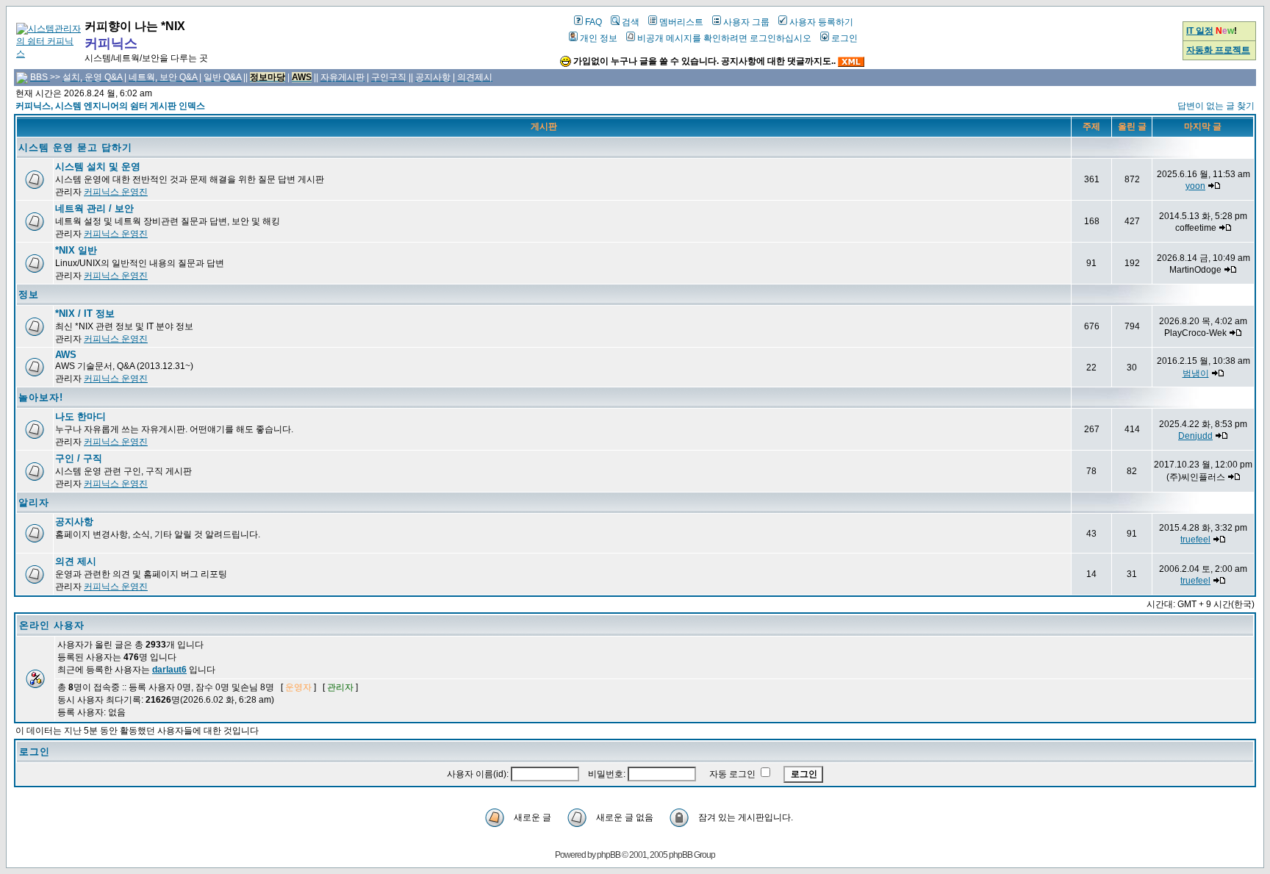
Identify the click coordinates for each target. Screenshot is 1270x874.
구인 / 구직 (78, 458)
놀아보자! (40, 397)
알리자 (33, 502)
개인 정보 (598, 38)
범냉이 (1196, 373)
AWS (65, 354)
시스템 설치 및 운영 (97, 166)
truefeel (1195, 539)
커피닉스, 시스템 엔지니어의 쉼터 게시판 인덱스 (110, 106)
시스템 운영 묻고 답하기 (75, 147)
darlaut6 (169, 670)
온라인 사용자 (52, 625)
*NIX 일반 (76, 250)
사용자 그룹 (746, 22)
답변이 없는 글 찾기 (1216, 106)
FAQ (593, 22)
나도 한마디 (80, 416)
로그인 (844, 38)
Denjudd (1195, 436)
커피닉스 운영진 (116, 192)
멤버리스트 (681, 22)
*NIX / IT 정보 (85, 313)
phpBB (608, 855)
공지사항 (74, 521)
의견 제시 (75, 561)
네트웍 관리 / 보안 (94, 208)
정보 (28, 294)
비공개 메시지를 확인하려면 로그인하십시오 (724, 38)
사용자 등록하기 (821, 22)
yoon (1195, 186)
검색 (630, 22)
